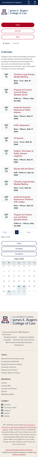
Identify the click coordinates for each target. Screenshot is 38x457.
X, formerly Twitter (10, 408)
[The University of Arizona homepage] (12, 2)
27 (9, 266)
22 (34, 281)
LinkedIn (6, 413)
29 (19, 266)
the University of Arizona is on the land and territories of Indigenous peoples (19, 427)
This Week (19, 249)
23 (4, 286)
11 (13, 276)
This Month (19, 254)
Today (19, 243)
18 (14, 281)
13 (24, 276)
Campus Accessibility (26, 337)
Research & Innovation (9, 370)
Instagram (7, 410)
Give (17, 37)
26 (4, 266)
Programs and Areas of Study (11, 364)
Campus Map (6, 386)
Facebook (7, 405)
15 (34, 276)
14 (29, 276)
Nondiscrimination (10, 337)
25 (14, 286)
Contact (4, 383)
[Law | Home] (19, 12)
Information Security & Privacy (23, 340)
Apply (18, 25)
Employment (19, 345)
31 (29, 266)
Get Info (18, 31)
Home (7, 43)
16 (4, 281)
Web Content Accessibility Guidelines (19, 342)
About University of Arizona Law (12, 359)
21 (29, 281)
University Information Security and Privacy (19, 450)
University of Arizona (8, 367)
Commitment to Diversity (10, 361)
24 (9, 286)
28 (14, 266)
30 (24, 266)
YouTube (6, 416)
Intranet (4, 391)
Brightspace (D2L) (7, 394)
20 (24, 281)
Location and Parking (8, 389)
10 (9, 276)
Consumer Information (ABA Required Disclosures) (15, 333)
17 (9, 281)
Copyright (7, 340)
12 (19, 276)
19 (19, 281)
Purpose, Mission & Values (10, 373)
